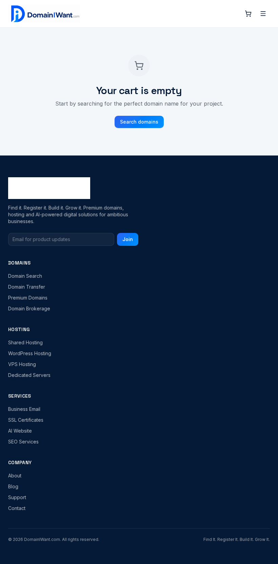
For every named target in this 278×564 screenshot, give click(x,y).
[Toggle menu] (263, 13)
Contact (16, 508)
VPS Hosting (22, 364)
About (14, 475)
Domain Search (25, 276)
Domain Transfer (26, 287)
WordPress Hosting (29, 353)
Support (17, 497)
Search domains (139, 122)
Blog (13, 486)
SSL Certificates (25, 420)
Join (127, 239)
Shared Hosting (25, 342)
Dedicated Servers (29, 375)
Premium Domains (27, 298)
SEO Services (23, 441)
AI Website (20, 431)
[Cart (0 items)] (248, 13)
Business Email (24, 409)
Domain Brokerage (29, 308)
